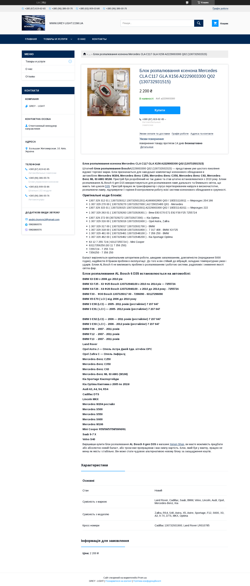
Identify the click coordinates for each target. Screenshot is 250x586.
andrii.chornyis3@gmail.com (44, 219)
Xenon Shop (177, 444)
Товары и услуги (55, 39)
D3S (107, 186)
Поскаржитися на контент (118, 581)
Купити (160, 110)
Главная (31, 39)
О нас (82, 39)
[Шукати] (198, 23)
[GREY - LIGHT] (33, 29)
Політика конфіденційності (147, 581)
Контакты (99, 39)
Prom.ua (142, 577)
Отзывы (30, 76)
